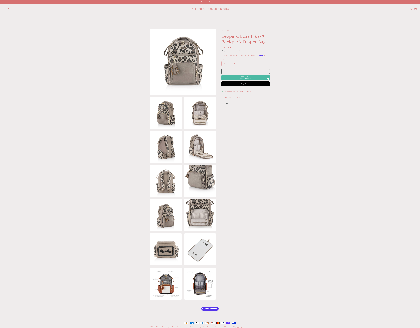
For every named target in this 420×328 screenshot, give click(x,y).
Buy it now (245, 84)
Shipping (224, 51)
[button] (4, 8)
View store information (232, 97)
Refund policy (190, 327)
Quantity (224, 59)
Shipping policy (237, 327)
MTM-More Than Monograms (163, 327)
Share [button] (226, 103)
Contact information (225, 327)
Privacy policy (201, 327)
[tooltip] (268, 79)
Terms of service (212, 327)
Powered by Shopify (178, 327)
